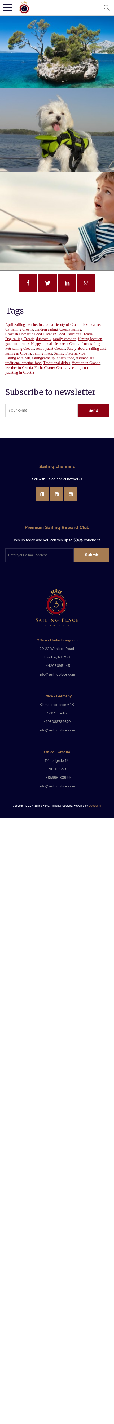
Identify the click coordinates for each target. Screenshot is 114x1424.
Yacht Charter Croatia (50, 368)
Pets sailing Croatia (19, 349)
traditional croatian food (23, 363)
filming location (90, 339)
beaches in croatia (40, 325)
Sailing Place (42, 353)
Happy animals (42, 344)
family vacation (64, 339)
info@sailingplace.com (57, 674)
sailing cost (97, 349)
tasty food (66, 358)
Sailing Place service (69, 353)
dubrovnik (43, 339)
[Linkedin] (56, 494)
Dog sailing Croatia (19, 339)
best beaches (92, 325)
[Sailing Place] (24, 7)
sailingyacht (41, 358)
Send (93, 410)
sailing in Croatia (18, 353)
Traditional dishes (56, 363)
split (54, 358)
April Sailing (15, 325)
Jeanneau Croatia (67, 344)
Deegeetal (95, 805)
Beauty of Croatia (68, 325)
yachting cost (78, 368)
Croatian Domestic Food (23, 334)
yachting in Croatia (19, 373)
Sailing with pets (17, 358)
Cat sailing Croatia (19, 329)
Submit (91, 555)
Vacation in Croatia (86, 363)
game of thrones (17, 344)
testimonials (85, 358)
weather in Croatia (19, 368)
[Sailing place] (57, 607)
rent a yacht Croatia (50, 349)
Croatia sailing (70, 329)
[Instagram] (70, 494)
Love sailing (91, 344)
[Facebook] (42, 494)
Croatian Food (54, 334)
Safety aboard (77, 349)
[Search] (106, 7)
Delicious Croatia (80, 334)
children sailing (46, 329)
